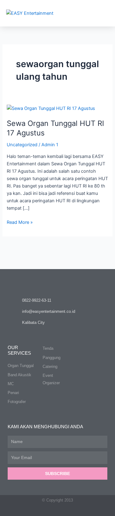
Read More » (20, 222)
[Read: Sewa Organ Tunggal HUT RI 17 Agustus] (51, 108)
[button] (103, 13)
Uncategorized (22, 144)
